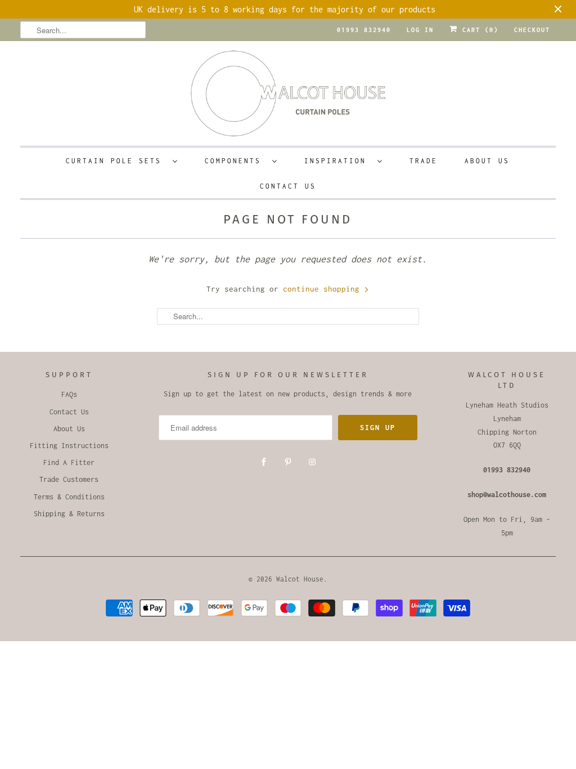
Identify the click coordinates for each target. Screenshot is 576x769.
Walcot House (299, 579)
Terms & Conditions (69, 497)
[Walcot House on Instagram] (312, 462)
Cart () (478, 29)
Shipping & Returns (69, 513)
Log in (420, 29)
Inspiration (338, 160)
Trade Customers (68, 479)
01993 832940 (364, 29)
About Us (487, 160)
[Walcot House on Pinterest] (288, 462)
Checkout (532, 29)
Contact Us (288, 186)
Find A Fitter (68, 462)
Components (236, 160)
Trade (424, 160)
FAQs (69, 394)
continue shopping (323, 288)
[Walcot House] (288, 97)
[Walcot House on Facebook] (263, 462)
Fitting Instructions (69, 445)
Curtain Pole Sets (116, 160)
